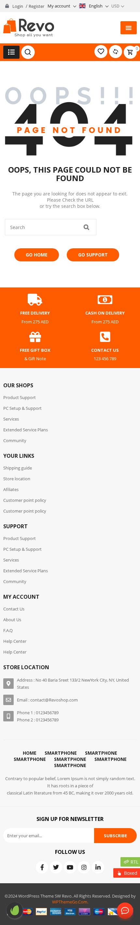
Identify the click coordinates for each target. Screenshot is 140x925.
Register (36, 6)
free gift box (35, 350)
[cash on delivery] (105, 300)
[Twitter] (56, 867)
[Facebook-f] (42, 867)
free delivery (35, 313)
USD (115, 6)
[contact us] (105, 337)
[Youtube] (70, 867)
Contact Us (123, 911)
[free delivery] (35, 300)
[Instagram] (84, 867)
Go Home (37, 255)
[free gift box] (35, 337)
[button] (128, 27)
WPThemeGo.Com (69, 902)
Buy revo (15, 910)
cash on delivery (105, 313)
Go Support (93, 255)
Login (17, 6)
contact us (105, 350)
